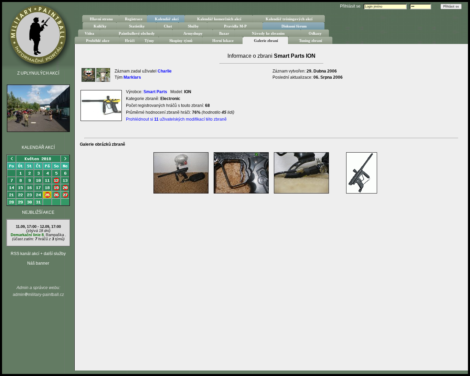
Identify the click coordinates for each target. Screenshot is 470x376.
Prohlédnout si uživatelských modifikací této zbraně (176, 119)
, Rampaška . (38, 232)
